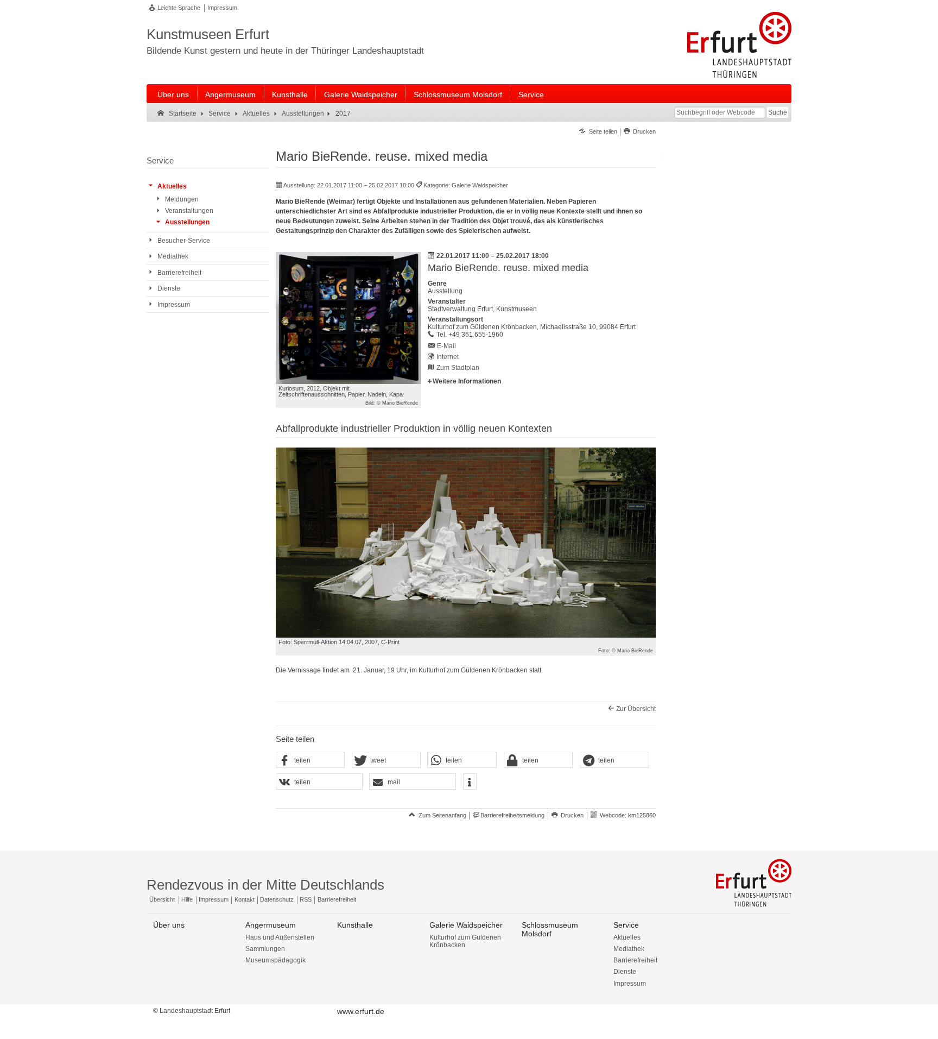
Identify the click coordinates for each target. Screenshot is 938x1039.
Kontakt (244, 899)
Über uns (173, 94)
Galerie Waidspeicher (360, 94)
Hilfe (187, 899)
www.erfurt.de (360, 1011)
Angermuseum (230, 94)
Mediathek (628, 949)
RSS (306, 899)
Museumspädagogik (275, 960)
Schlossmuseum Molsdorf (458, 94)
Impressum (222, 7)
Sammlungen (265, 949)
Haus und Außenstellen (279, 937)
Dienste (624, 971)
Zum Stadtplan (457, 367)
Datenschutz (277, 899)
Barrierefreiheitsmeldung (512, 815)
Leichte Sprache (178, 7)
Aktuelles (627, 937)
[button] (310, 760)
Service (531, 94)
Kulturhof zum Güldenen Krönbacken (465, 941)
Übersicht (162, 899)
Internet (447, 357)
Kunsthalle (290, 94)
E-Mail (446, 346)
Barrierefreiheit (337, 899)
